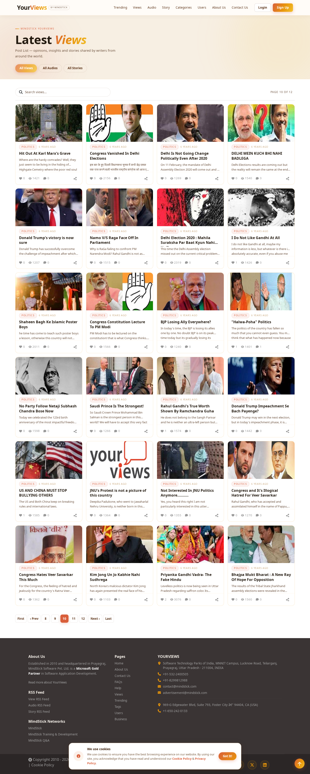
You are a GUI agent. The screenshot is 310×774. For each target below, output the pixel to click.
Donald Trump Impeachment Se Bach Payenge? (260, 409)
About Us (219, 7)
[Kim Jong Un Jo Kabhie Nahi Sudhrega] (119, 544)
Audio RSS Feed (39, 705)
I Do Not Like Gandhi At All (255, 237)
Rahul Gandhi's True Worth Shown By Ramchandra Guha (187, 409)
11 (74, 619)
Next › (95, 619)
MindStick (35, 728)
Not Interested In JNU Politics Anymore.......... (187, 493)
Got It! (227, 756)
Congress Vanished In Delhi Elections (114, 156)
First (20, 619)
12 (83, 619)
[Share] (75, 178)
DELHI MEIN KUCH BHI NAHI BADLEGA (256, 156)
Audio (152, 7)
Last (108, 619)
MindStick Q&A (38, 740)
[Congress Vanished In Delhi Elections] (119, 123)
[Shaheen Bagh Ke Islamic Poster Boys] (48, 291)
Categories (184, 7)
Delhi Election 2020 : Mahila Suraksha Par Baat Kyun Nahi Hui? (188, 241)
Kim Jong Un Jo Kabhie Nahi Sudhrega (115, 577)
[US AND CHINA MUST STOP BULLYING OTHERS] (48, 460)
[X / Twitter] (252, 764)
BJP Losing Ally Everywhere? (186, 321)
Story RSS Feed (39, 712)
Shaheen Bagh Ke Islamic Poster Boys (48, 324)
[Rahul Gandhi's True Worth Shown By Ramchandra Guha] (190, 375)
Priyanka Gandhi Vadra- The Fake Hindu (186, 577)
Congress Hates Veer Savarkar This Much (46, 577)
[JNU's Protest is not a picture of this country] (119, 460)
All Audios (50, 68)
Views (137, 7)
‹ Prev (34, 619)
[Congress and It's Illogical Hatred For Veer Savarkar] (261, 460)
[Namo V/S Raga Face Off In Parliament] (119, 207)
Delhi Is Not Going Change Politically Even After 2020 (185, 156)
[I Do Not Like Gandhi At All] (261, 207)
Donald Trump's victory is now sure (46, 240)
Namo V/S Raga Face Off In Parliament (114, 240)
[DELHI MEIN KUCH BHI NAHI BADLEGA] (261, 123)
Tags (118, 707)
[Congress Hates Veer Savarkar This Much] (48, 544)
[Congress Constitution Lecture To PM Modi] (119, 291)
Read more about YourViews (47, 682)
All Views (26, 68)
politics (28, 146)
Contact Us (240, 7)
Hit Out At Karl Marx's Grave (44, 153)
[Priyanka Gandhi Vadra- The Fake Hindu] (190, 544)
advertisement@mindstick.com (185, 693)
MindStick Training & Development (53, 734)
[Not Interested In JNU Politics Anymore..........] (190, 460)
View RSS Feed (38, 699)
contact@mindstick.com (180, 686)
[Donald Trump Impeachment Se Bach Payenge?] (261, 375)
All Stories (75, 68)
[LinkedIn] (264, 764)
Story (166, 7)
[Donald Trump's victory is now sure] (48, 207)
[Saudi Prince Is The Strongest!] (119, 375)
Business (121, 719)
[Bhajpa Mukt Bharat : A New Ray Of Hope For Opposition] (261, 544)
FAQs (118, 682)
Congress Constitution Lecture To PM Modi (117, 324)
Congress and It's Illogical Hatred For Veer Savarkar (254, 493)
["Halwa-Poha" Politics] (261, 291)
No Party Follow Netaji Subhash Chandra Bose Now (48, 409)
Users (202, 7)
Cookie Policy (42, 764)
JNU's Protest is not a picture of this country (118, 493)
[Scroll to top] (300, 764)
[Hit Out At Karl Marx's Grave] (48, 123)
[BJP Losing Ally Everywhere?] (190, 291)
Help (118, 688)
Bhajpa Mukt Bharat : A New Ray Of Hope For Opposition (261, 577)
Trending (120, 7)
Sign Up (283, 7)
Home (119, 663)
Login (262, 7)
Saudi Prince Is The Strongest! (117, 406)
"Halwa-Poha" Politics (251, 321)
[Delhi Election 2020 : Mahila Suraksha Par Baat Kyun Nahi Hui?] (190, 207)
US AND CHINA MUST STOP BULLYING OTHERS (43, 493)
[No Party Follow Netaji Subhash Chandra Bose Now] (48, 375)
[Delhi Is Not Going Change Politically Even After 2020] (190, 123)
